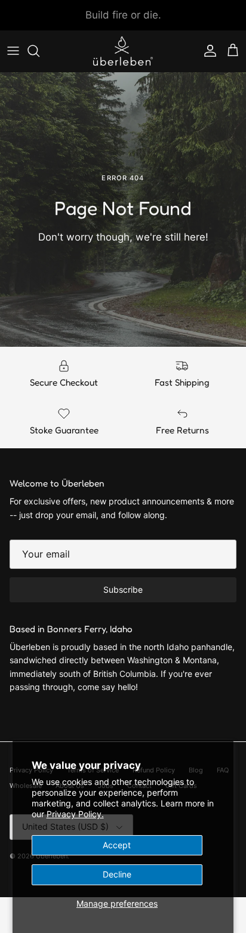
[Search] (39, 51)
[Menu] (13, 51)
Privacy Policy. (75, 814)
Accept (117, 845)
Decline (117, 874)
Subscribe (123, 589)
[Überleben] (123, 51)
